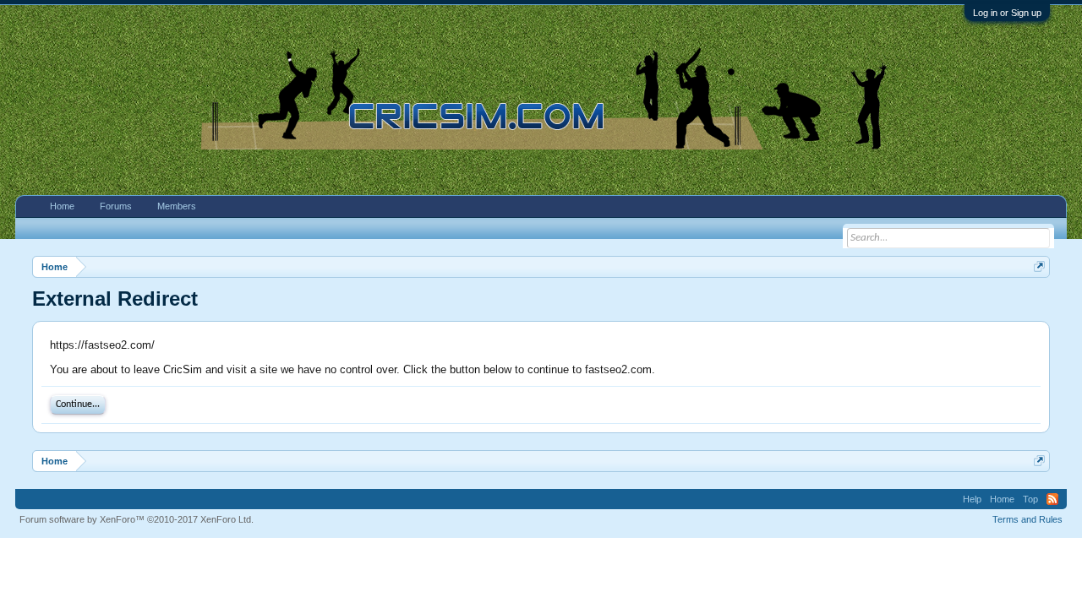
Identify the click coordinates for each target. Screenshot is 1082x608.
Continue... (78, 404)
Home (62, 206)
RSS (1052, 499)
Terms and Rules (1027, 519)
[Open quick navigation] (1039, 266)
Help (972, 499)
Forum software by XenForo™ (136, 519)
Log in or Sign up (1007, 13)
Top (1030, 499)
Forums (116, 206)
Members (176, 206)
